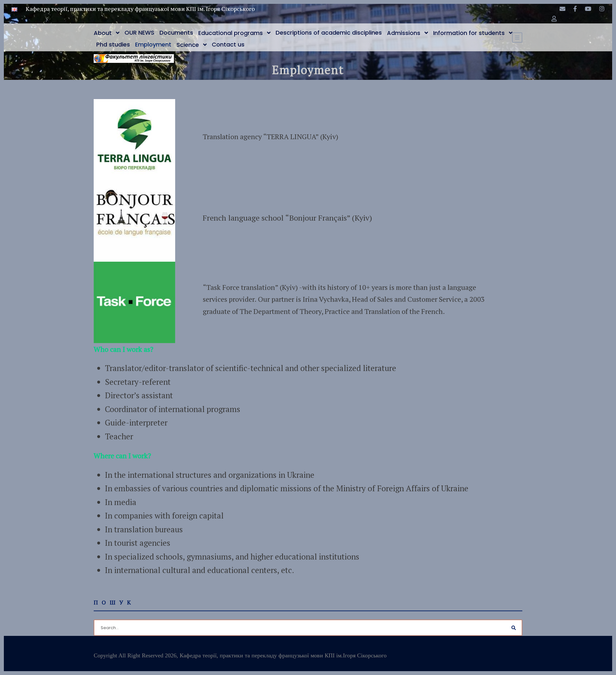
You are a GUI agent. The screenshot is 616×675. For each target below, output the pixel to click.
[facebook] (575, 9)
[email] (562, 9)
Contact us (228, 44)
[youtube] (588, 9)
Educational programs (230, 33)
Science (187, 45)
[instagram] (601, 9)
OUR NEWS (139, 33)
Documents (176, 33)
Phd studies (113, 44)
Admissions (403, 33)
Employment (153, 44)
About (103, 33)
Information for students (469, 33)
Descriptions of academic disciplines (329, 33)
